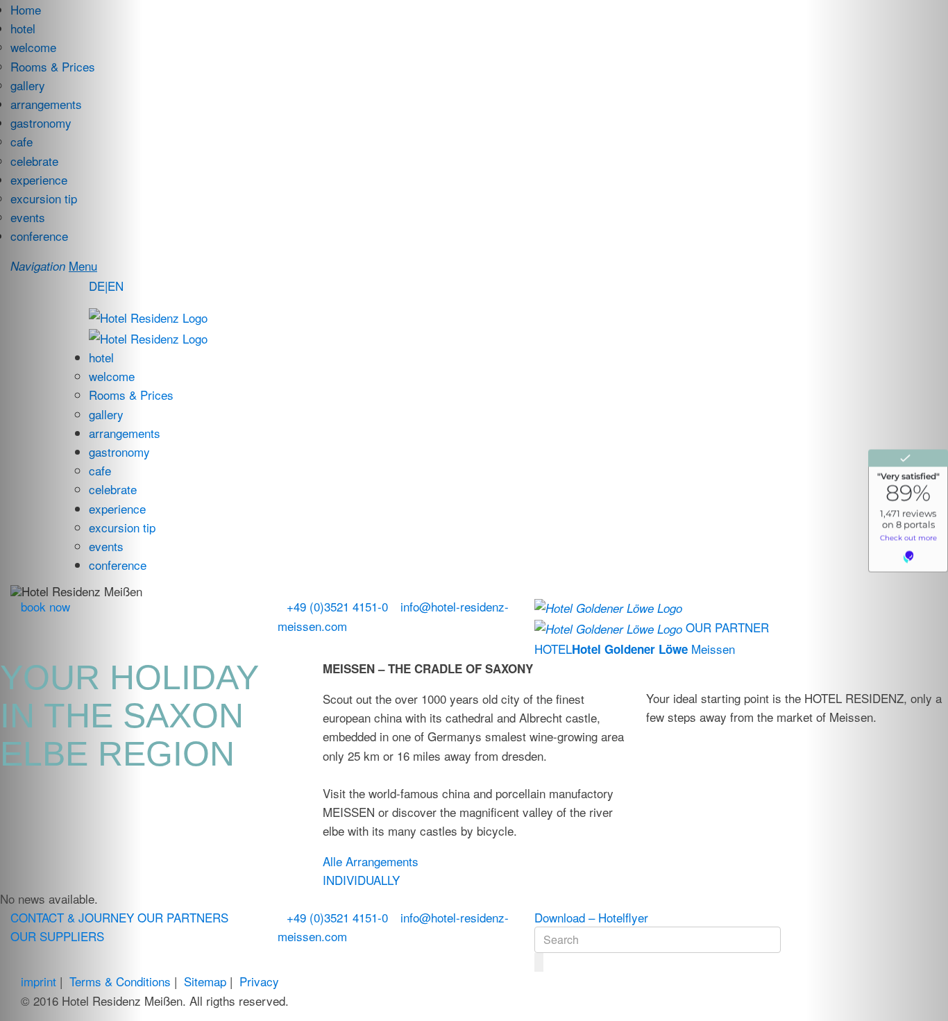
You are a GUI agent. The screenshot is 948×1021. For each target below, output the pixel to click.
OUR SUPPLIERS (57, 936)
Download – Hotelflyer (591, 917)
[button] (71, 510)
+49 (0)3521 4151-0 (337, 606)
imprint (38, 981)
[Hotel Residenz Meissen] (148, 336)
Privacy (259, 981)
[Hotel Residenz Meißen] (148, 315)
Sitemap (205, 981)
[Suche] (538, 962)
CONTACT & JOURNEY (72, 917)
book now (45, 606)
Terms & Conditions (120, 981)
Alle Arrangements (370, 861)
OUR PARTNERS (182, 917)
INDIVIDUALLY (361, 879)
